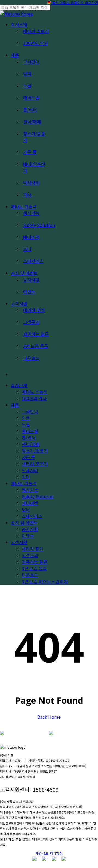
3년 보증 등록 (34, 568)
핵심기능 (30, 490)
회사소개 (19, 385)
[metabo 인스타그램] (34, 859)
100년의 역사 (34, 398)
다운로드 (30, 575)
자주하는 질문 (34, 562)
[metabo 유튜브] (44, 859)
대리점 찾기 (32, 548)
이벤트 (28, 535)
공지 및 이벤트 (24, 522)
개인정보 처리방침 (49, 853)
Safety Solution (38, 496)
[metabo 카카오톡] (54, 859)
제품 (15, 405)
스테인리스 (32, 516)
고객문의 (30, 555)
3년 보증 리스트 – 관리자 (45, 581)
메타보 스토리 (34, 392)
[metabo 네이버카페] (64, 859)
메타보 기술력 (23, 483)
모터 (26, 509)
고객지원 (19, 542)
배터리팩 (30, 503)
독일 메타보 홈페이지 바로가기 (74, 2)
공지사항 (30, 529)
